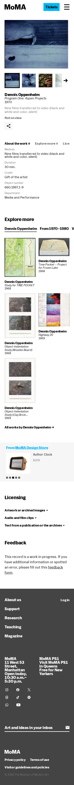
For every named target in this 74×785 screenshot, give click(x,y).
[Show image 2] (28, 80)
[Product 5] (19, 478)
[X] (31, 690)
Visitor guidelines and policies (27, 767)
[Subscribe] (67, 727)
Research (13, 617)
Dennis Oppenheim (22, 94)
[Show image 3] (45, 80)
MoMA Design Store (31, 448)
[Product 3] (13, 478)
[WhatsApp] (9, 705)
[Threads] (9, 697)
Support (12, 608)
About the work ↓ (17, 143)
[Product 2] (10, 478)
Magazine (13, 636)
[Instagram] (9, 690)
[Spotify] (31, 697)
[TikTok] (20, 697)
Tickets (51, 7)
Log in (65, 600)
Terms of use (39, 759)
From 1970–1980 (54, 228)
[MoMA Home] (15, 7)
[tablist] (37, 80)
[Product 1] (7, 478)
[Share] (9, 126)
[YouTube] (20, 705)
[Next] (65, 80)
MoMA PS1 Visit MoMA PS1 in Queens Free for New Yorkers (53, 666)
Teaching (13, 627)
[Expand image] (37, 44)
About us (13, 599)
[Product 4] (16, 478)
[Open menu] (66, 7)
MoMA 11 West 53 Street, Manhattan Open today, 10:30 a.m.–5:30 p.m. (16, 669)
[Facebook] (20, 690)
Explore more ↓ (46, 143)
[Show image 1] (12, 80)
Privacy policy (15, 759)
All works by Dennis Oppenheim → (29, 427)
